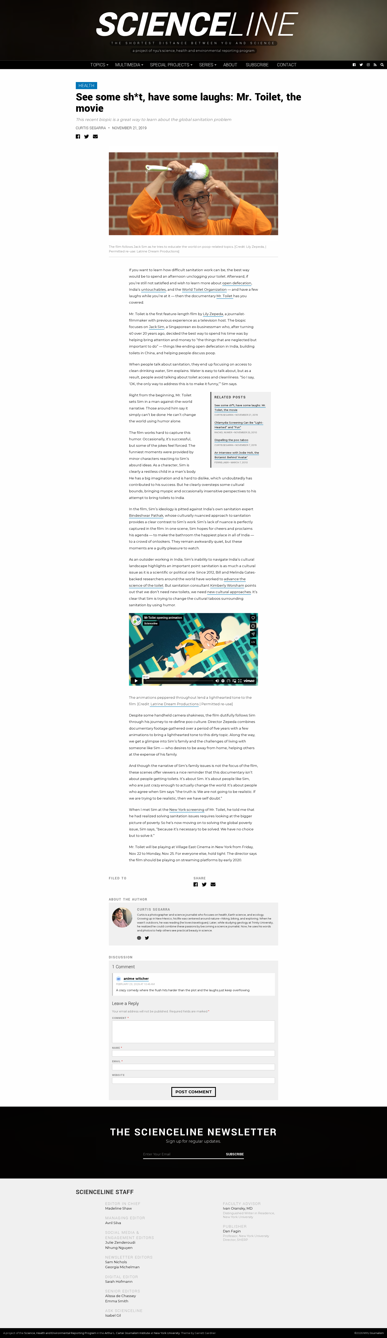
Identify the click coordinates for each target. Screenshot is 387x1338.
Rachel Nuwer (223, 432)
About (230, 65)
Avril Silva (113, 1223)
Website (118, 1075)
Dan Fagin (232, 1231)
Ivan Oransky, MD (238, 1208)
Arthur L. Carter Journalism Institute (127, 1333)
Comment (120, 1018)
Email (117, 1061)
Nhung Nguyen (119, 1248)
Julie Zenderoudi (120, 1242)
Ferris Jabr (221, 462)
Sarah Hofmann (119, 1282)
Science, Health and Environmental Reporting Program (60, 1333)
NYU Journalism (373, 1333)
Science (194, 25)
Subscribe (257, 65)
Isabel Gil (113, 1315)
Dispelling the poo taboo (231, 439)
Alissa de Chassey (120, 1296)
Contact (287, 65)
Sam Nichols (116, 1262)
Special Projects (169, 65)
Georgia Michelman (122, 1267)
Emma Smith (116, 1301)
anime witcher (136, 979)
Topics (97, 65)
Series (206, 65)
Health (86, 85)
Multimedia (127, 65)
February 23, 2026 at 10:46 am (135, 984)
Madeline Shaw (118, 1208)
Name (117, 1048)
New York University (167, 1333)
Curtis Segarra (91, 128)
